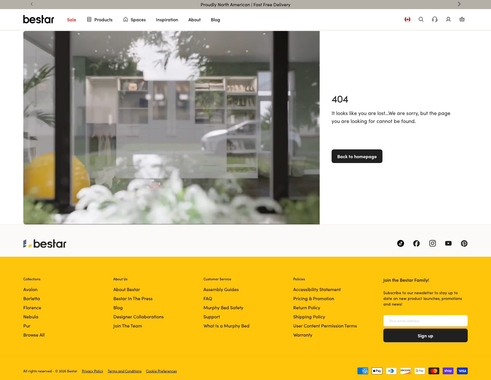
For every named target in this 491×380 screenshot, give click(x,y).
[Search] (421, 19)
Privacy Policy (92, 371)
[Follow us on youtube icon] (448, 243)
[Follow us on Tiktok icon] (400, 243)
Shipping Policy (309, 317)
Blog (215, 19)
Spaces (138, 19)
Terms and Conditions (125, 371)
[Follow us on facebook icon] (416, 243)
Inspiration (167, 19)
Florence (32, 307)
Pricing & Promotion (313, 298)
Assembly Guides (221, 289)
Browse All (34, 335)
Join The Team (127, 326)
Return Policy (306, 307)
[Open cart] (462, 19)
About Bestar (126, 289)
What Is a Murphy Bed (226, 326)
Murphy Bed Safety (223, 307)
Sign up (425, 335)
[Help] (434, 19)
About (194, 19)
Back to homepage (357, 156)
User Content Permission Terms (325, 326)
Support (211, 317)
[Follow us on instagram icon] (432, 243)
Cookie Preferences (161, 371)
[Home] (38, 19)
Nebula (30, 317)
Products (103, 19)
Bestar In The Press (133, 298)
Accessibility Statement (317, 289)
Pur (26, 326)
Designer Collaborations (138, 317)
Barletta (31, 298)
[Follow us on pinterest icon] (464, 243)
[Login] (448, 19)
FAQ (207, 298)
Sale (71, 19)
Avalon (30, 289)
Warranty (302, 335)
